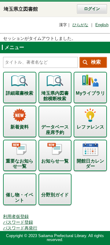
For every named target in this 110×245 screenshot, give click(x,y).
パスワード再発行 (20, 228)
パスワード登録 (18, 222)
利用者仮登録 (16, 216)
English (101, 25)
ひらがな (80, 25)
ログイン (92, 9)
